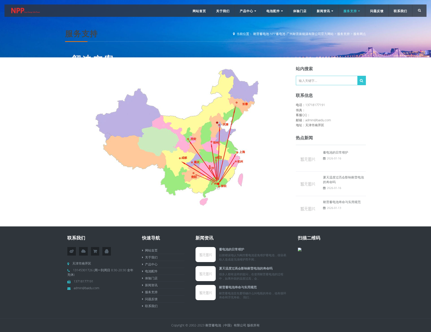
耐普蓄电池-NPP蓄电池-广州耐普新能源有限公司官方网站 (293, 34)
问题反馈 (377, 11)
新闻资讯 (324, 11)
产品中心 (247, 11)
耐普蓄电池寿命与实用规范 (342, 202)
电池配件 (273, 11)
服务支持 (350, 11)
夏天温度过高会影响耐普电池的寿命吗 (246, 268)
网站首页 (199, 11)
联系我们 (400, 11)
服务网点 (359, 34)
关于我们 (223, 11)
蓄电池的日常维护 (335, 152)
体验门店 (300, 11)
